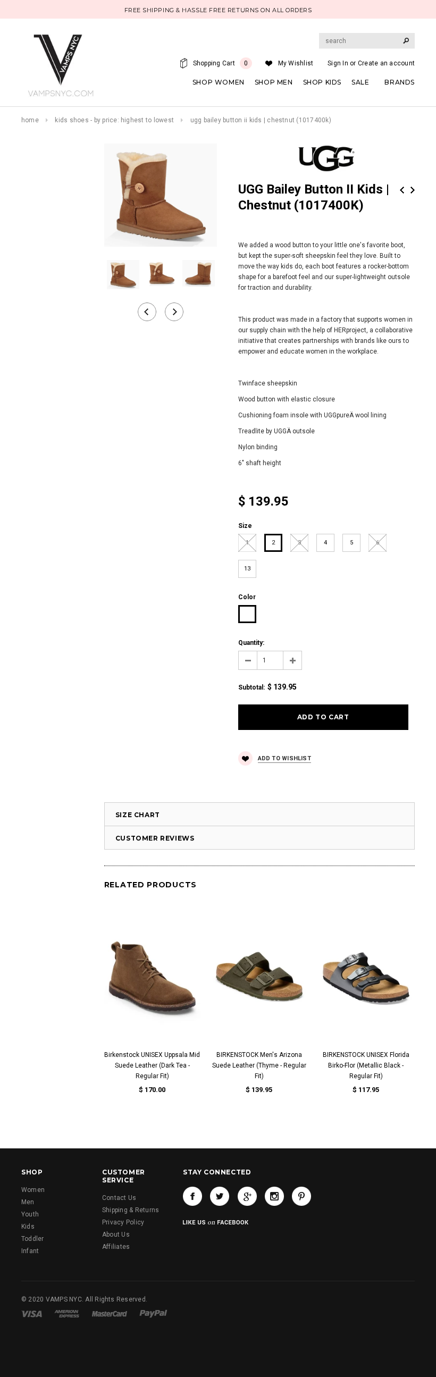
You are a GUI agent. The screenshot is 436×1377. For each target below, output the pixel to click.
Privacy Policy (123, 1222)
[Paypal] (153, 1313)
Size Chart (137, 815)
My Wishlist (296, 63)
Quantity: (251, 642)
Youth (30, 1214)
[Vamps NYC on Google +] (247, 1196)
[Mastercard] (109, 1313)
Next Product (412, 190)
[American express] (66, 1313)
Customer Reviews (155, 838)
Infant (30, 1251)
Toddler (32, 1238)
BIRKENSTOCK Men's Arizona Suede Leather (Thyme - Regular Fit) (259, 1065)
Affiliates (116, 1246)
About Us (116, 1234)
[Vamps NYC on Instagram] (274, 1196)
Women (33, 1190)
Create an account (386, 63)
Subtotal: (251, 687)
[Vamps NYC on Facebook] (192, 1196)
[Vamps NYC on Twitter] (219, 1196)
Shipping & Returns (130, 1210)
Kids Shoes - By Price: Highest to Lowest (114, 120)
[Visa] (31, 1313)
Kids (28, 1226)
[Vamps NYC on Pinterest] (301, 1196)
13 (247, 568)
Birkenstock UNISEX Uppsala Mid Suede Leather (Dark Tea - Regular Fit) (152, 1065)
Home (30, 120)
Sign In (338, 63)
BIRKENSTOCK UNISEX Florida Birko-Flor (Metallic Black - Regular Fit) (366, 1065)
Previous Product (402, 190)
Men (28, 1202)
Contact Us (119, 1198)
